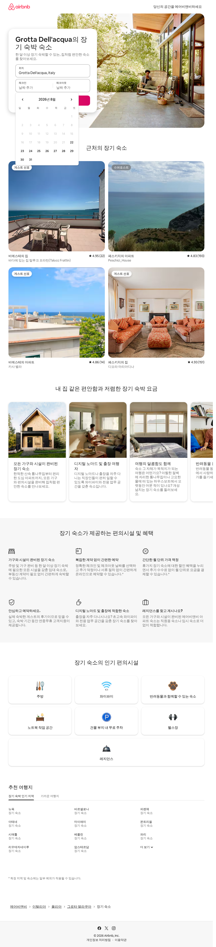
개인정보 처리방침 (98, 940)
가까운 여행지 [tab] (50, 796)
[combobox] (53, 72)
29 (71, 151)
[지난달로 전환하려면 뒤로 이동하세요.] (23, 99)
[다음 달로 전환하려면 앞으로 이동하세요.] (71, 99)
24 (30, 151)
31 (30, 160)
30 (22, 160)
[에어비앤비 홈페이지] (19, 6)
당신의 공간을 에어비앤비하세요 (177, 6)
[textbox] (34, 87)
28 (63, 151)
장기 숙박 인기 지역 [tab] (21, 796)
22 (71, 142)
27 (55, 151)
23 (22, 151)
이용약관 (121, 940)
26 (47, 151)
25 (38, 151)
